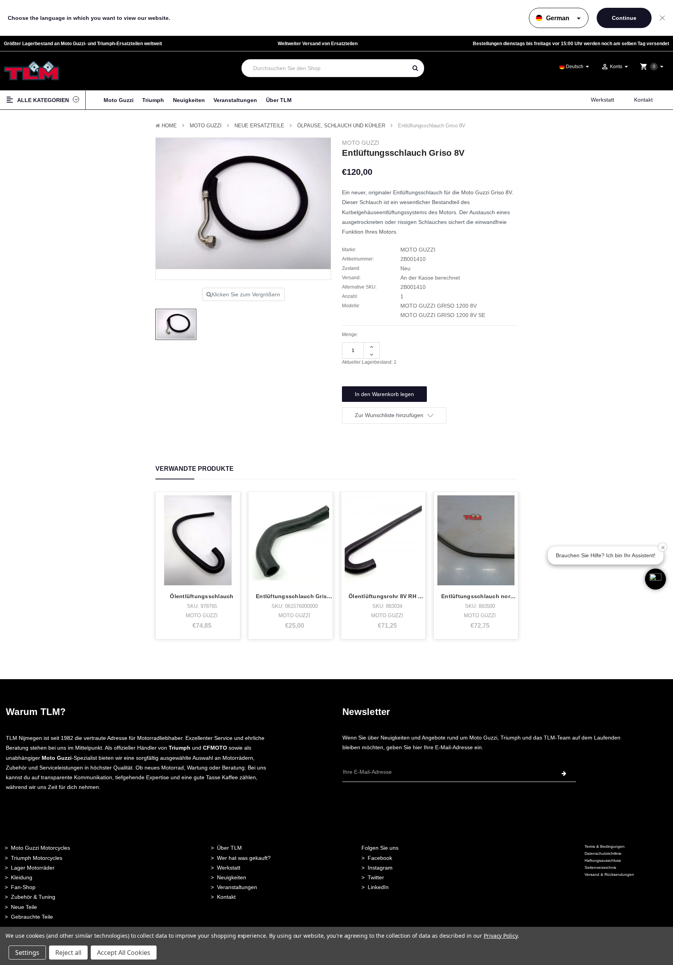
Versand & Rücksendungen (609, 874)
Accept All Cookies (123, 952)
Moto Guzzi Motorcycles (40, 848)
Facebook (380, 858)
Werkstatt (602, 100)
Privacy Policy (501, 935)
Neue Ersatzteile (259, 126)
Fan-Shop (23, 887)
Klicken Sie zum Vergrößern (245, 294)
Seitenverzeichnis (600, 867)
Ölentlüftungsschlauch (201, 596)
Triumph (153, 100)
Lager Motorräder (33, 868)
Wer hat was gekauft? (244, 858)
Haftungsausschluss (603, 860)
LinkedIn (378, 887)
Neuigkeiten (189, 100)
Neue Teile (24, 907)
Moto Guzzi (119, 100)
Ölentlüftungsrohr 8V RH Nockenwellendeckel (412, 596)
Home (169, 126)
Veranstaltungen (235, 100)
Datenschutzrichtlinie (603, 853)
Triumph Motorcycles (36, 858)
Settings (27, 952)
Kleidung (21, 877)
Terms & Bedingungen (605, 846)
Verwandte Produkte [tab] (194, 468)
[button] (655, 579)
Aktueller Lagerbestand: (369, 362)
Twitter (376, 877)
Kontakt (643, 100)
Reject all (68, 952)
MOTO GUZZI (206, 126)
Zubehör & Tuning (33, 897)
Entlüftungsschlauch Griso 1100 (300, 596)
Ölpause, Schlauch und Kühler (341, 126)
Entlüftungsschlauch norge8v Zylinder (494, 596)
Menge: (350, 334)
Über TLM (279, 100)
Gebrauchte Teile (32, 917)
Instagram (380, 868)
